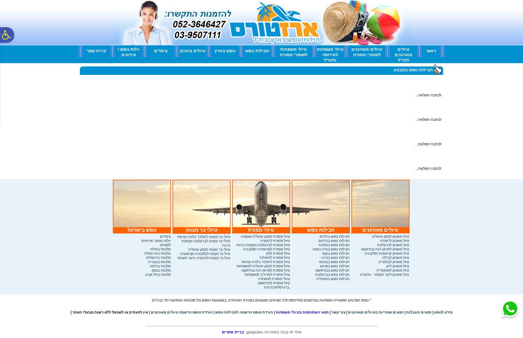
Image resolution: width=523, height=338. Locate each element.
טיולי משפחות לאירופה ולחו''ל (330, 55)
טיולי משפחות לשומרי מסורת (294, 52)
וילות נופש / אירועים (129, 52)
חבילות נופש (257, 50)
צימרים (161, 50)
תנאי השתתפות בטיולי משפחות (301, 312)
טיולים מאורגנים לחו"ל (403, 55)
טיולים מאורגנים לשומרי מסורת (366, 52)
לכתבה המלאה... (428, 95)
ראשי (431, 50)
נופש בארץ (225, 50)
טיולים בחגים (193, 50)
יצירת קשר (97, 50)
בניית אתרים (233, 332)
